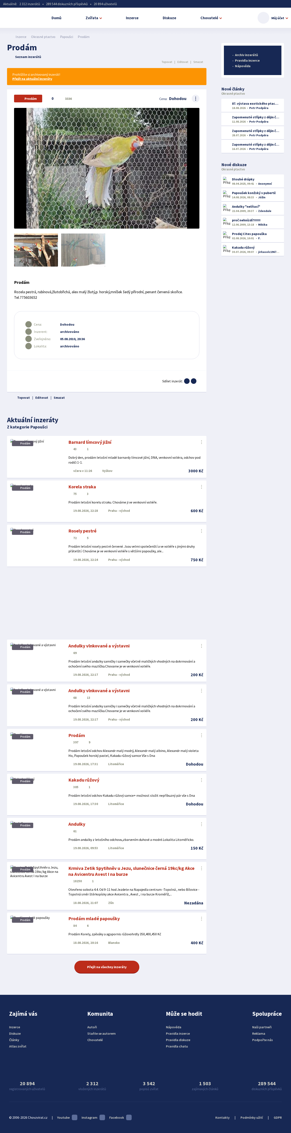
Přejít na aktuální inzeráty (32, 79)
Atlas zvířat (17, 1046)
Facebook (116, 1117)
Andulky (76, 824)
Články (14, 1040)
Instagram (89, 1117)
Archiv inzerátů (246, 55)
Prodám (76, 735)
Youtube (63, 1117)
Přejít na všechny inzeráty (107, 967)
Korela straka (82, 487)
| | (182, 62)
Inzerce (132, 17)
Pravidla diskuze (178, 1040)
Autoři (92, 1027)
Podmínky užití (252, 1117)
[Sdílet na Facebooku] (187, 381)
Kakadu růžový (83, 780)
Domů (56, 17)
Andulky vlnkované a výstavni (99, 646)
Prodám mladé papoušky (94, 918)
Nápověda (243, 66)
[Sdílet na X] (193, 381)
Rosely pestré (82, 531)
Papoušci (66, 37)
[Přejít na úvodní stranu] (9, 37)
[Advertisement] (106, 603)
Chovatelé (209, 17)
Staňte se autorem (101, 1033)
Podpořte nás (262, 1040)
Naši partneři (262, 1027)
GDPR (278, 1117)
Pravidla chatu (177, 1046)
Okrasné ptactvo (43, 37)
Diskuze (169, 17)
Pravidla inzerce (247, 60)
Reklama (258, 1033)
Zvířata (92, 17)
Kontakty (222, 1117)
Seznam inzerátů (28, 57)
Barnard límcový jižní (89, 442)
